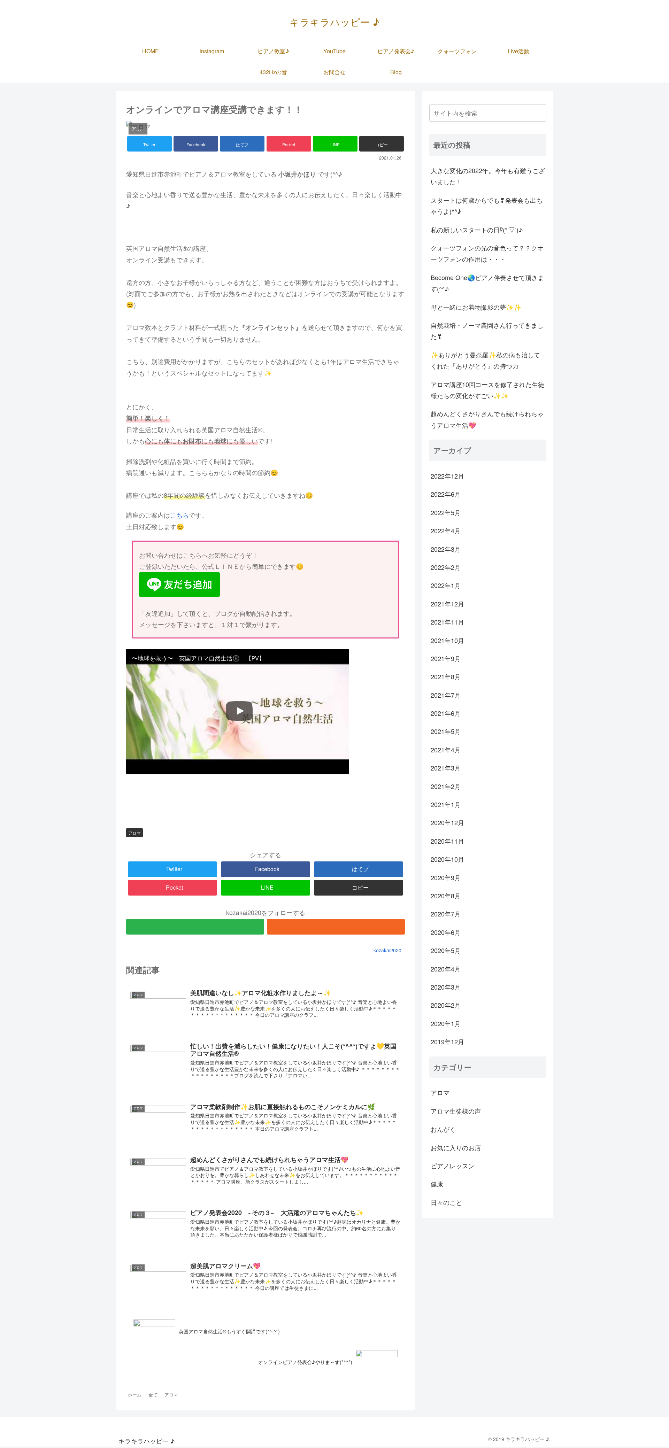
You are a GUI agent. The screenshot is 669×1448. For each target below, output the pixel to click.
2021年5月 (446, 731)
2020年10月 (447, 859)
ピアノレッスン (453, 1165)
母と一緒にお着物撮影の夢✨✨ (476, 306)
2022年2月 (446, 567)
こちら (179, 514)
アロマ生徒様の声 (456, 1110)
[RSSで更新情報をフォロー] (336, 927)
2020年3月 (446, 986)
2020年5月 (446, 950)
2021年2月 (446, 786)
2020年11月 (447, 840)
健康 (437, 1183)
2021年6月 (446, 713)
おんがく (443, 1128)
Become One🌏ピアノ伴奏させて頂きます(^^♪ (487, 283)
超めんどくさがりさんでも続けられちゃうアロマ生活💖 (487, 419)
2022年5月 (446, 512)
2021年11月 (447, 621)
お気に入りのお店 (456, 1147)
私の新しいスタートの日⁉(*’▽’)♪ (477, 229)
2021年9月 (446, 658)
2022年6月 (446, 493)
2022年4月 (446, 530)
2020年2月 (446, 1004)
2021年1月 (446, 804)
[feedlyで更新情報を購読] (195, 927)
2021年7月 (446, 694)
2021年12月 (447, 603)
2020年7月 (446, 913)
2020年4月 (446, 968)
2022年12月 (447, 475)
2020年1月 (446, 1023)
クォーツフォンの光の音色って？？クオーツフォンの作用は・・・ (487, 253)
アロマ (134, 833)
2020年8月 (446, 895)
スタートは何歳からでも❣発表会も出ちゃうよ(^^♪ (487, 205)
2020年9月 (446, 877)
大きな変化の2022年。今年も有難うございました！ (488, 176)
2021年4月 (446, 749)
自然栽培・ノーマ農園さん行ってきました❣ (487, 330)
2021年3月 (446, 767)
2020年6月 (446, 932)
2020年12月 (447, 822)
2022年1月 (446, 585)
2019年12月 (447, 1041)
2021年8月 (446, 676)
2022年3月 (446, 548)
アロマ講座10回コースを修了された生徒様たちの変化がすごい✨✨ (487, 390)
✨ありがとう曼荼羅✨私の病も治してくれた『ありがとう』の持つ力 (485, 360)
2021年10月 (447, 640)
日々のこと (446, 1202)
